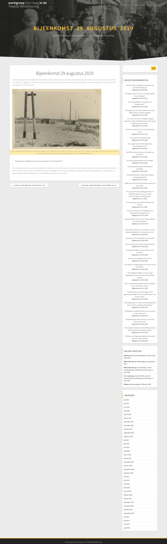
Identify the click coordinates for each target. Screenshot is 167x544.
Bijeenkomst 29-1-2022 (139, 126)
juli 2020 (126, 477)
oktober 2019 (128, 510)
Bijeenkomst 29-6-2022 (139, 90)
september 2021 (129, 433)
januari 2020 (128, 499)
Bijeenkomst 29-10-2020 (140, 224)
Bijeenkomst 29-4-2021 (139, 180)
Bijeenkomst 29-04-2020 (140, 261)
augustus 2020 (128, 473)
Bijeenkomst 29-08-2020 (140, 240)
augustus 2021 (128, 436)
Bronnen (152, 5)
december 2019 (129, 502)
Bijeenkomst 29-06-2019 (140, 324)
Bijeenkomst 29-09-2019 (140, 307)
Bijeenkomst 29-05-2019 (140, 332)
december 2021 (129, 422)
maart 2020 (127, 491)
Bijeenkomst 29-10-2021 (140, 140)
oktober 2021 (128, 429)
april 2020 (127, 488)
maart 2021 (127, 455)
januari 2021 (128, 458)
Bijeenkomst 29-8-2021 (139, 157)
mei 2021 (127, 447)
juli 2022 (126, 403)
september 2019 (129, 513)
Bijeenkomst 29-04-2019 (140, 341)
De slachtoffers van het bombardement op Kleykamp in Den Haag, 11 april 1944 (138, 370)
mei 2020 (127, 484)
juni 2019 (126, 521)
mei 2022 (127, 407)
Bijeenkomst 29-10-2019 (140, 299)
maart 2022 (127, 414)
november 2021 (129, 425)
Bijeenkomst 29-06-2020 (140, 246)
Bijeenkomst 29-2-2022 (139, 115)
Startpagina (123, 5)
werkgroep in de (27, 4)
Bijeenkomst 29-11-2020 (140, 215)
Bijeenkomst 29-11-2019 (140, 288)
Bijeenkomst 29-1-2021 (139, 207)
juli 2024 (126, 400)
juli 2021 (126, 440)
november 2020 (129, 462)
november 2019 (129, 506)
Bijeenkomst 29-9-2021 (139, 148)
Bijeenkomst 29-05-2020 (140, 255)
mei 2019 (127, 524)
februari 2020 (128, 495)
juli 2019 (126, 517)
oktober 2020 (128, 466)
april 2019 (127, 528)
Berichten (139, 5)
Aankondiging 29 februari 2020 (141, 384)
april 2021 (127, 451)
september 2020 (129, 469)
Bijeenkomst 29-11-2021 (140, 134)
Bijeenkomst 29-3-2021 (139, 188)
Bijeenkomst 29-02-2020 (140, 269)
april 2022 (127, 411)
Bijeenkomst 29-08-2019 (140, 316)
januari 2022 (128, 418)
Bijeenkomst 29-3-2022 (139, 107)
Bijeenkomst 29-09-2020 (140, 234)
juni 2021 (126, 444)
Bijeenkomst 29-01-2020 (140, 280)
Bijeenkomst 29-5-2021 (139, 171)
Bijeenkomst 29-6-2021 (139, 163)
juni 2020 (126, 480)
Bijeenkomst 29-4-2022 (139, 98)
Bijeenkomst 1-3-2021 (140, 199)
